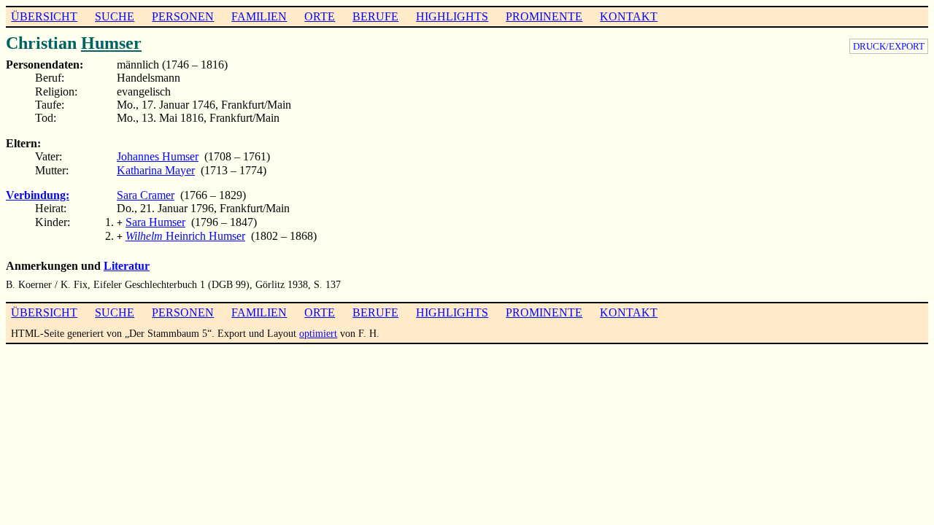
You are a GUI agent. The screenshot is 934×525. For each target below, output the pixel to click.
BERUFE (375, 16)
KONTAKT (628, 16)
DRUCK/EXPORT (889, 46)
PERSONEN (183, 16)
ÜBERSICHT (44, 16)
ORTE (319, 16)
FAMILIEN (259, 16)
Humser (111, 43)
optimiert (318, 333)
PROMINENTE (544, 16)
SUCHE (114, 16)
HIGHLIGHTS (452, 16)
